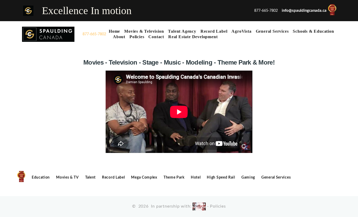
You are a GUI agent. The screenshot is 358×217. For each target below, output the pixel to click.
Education (41, 177)
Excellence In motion (87, 10)
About (119, 37)
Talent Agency (182, 31)
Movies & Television (144, 31)
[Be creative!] (48, 34)
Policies (136, 37)
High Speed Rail (221, 177)
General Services (272, 31)
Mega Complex (144, 177)
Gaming (248, 177)
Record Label (213, 31)
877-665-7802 (94, 34)
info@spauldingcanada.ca (304, 10)
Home (114, 31)
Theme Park (174, 177)
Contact (156, 37)
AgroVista (241, 31)
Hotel (196, 177)
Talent (90, 177)
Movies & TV (67, 177)
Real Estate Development (193, 37)
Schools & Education (313, 31)
